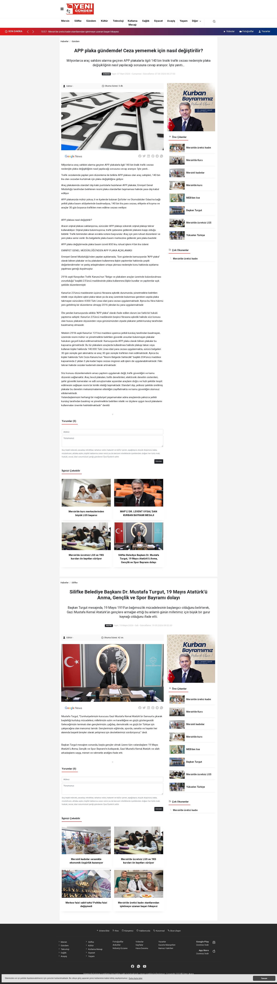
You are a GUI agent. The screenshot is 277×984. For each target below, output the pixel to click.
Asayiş (171, 20)
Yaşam (184, 20)
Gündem (91, 20)
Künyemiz (128, 930)
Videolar (230, 31)
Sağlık (145, 20)
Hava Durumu (142, 948)
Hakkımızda (144, 930)
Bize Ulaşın (175, 930)
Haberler (64, 41)
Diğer (195, 20)
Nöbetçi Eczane (120, 948)
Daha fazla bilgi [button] (135, 978)
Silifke (77, 20)
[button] (29, 33)
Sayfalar (139, 945)
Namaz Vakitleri (165, 948)
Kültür (104, 20)
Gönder (158, 461)
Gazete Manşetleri (166, 945)
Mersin (65, 20)
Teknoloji (118, 20)
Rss (117, 930)
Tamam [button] (264, 978)
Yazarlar (266, 31)
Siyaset (158, 20)
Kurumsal (160, 930)
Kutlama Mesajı (95, 949)
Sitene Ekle (104, 930)
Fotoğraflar (248, 31)
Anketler (117, 945)
